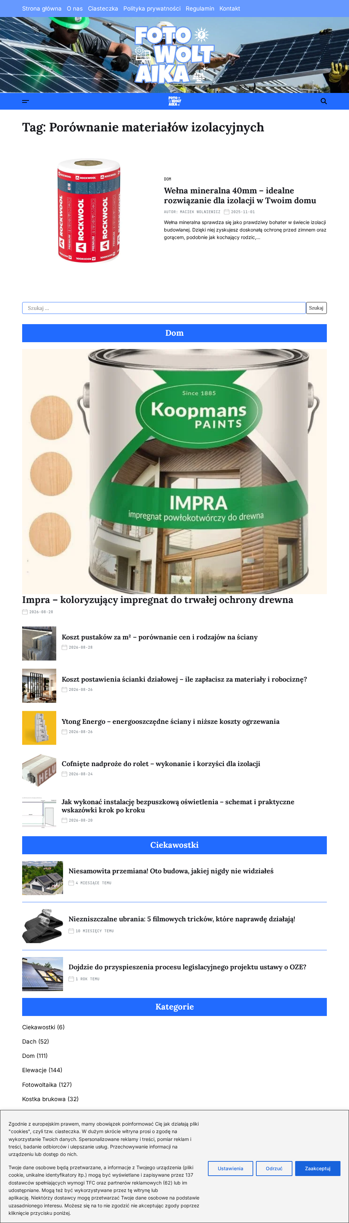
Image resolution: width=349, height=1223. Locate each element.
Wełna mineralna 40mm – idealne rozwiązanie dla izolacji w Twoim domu (240, 195)
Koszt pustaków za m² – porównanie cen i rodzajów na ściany (160, 637)
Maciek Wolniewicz (200, 211)
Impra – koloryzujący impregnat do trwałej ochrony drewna (157, 599)
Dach (29, 1041)
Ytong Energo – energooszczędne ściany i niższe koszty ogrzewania (170, 721)
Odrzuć (274, 1168)
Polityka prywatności (152, 8)
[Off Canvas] (25, 101)
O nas (75, 8)
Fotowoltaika (39, 1084)
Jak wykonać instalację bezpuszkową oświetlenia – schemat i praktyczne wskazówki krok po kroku (178, 805)
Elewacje (34, 1070)
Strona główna (42, 8)
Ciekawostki (38, 1027)
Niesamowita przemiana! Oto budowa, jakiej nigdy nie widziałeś (171, 871)
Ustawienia (230, 1168)
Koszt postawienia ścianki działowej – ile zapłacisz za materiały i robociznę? (184, 679)
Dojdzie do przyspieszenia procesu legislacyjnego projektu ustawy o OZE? (187, 967)
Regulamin (200, 8)
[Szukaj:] (164, 308)
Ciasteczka (103, 8)
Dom (167, 179)
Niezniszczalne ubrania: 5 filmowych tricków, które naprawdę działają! (182, 919)
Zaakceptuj (318, 1168)
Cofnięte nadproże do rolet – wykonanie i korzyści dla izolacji (161, 763)
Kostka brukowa (44, 1099)
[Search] (324, 101)
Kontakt (229, 8)
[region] (174, 1166)
